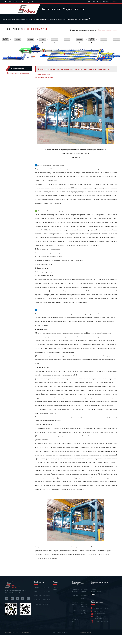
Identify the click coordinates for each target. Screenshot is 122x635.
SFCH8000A (46, 604)
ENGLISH (96, 2)
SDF (101, 600)
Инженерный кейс (72, 19)
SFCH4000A (37, 600)
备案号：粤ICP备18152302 (60, 632)
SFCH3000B (37, 596)
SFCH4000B (46, 600)
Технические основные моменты (48, 19)
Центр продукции (34, 19)
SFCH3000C (46, 596)
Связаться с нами (83, 19)
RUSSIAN (114, 2)
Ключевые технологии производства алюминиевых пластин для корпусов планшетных (19, 73)
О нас (13, 19)
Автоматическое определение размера (85, 612)
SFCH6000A (37, 604)
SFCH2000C (37, 592)
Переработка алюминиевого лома (76, 619)
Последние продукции (22, 19)
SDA (92, 600)
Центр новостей (62, 19)
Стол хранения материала (84, 604)
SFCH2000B (46, 587)
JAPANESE (105, 2)
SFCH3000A (46, 592)
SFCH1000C (37, 587)
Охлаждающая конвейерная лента (85, 597)
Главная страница (6, 19)
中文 (89, 2)
